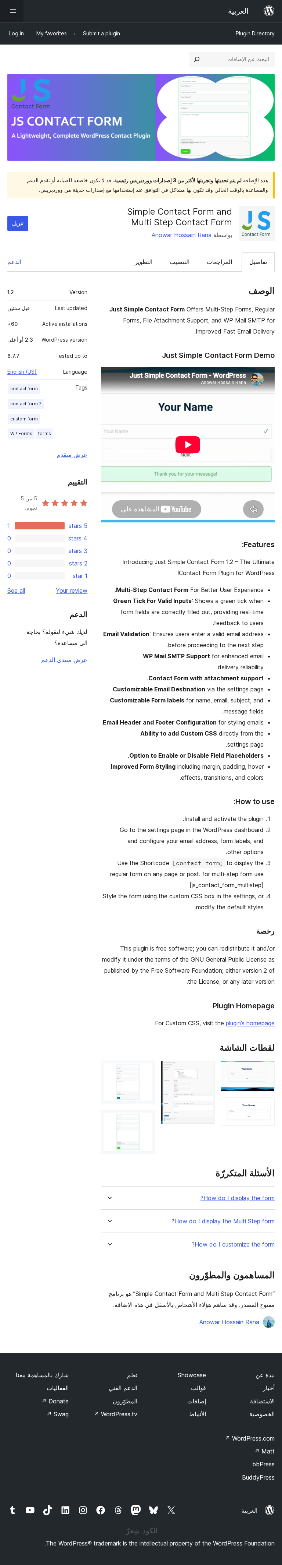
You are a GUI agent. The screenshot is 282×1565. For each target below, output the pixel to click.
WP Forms (21, 433)
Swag (57, 1414)
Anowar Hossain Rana (182, 235)
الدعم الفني (123, 1388)
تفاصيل (258, 261)
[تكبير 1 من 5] (264, 1070)
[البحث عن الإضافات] (196, 59)
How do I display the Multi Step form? (223, 1221)
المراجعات (219, 261)
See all (16, 590)
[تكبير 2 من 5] (264, 1107)
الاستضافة (262, 1401)
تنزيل (18, 223)
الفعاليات (58, 1388)
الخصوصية (262, 1414)
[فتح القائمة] (12, 11)
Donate (55, 1401)
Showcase (192, 1375)
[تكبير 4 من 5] (145, 1070)
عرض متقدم (72, 454)
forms (44, 433)
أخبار (269, 1388)
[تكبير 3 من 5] (205, 1070)
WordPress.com (250, 1438)
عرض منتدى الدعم (64, 659)
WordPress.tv (115, 1414)
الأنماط (197, 1414)
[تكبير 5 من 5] (145, 1120)
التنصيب (179, 261)
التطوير (143, 261)
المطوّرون (125, 1401)
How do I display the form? (237, 1198)
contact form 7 (25, 403)
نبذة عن (265, 1375)
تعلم (132, 1375)
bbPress (263, 1464)
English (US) (22, 372)
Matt (264, 1451)
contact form (24, 388)
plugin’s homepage (250, 1023)
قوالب (198, 1388)
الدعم (14, 261)
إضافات (196, 1401)
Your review (71, 590)
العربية (249, 1510)
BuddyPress (258, 1477)
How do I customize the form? (233, 1244)
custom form (24, 419)
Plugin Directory (255, 33)
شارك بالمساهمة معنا (42, 1375)
